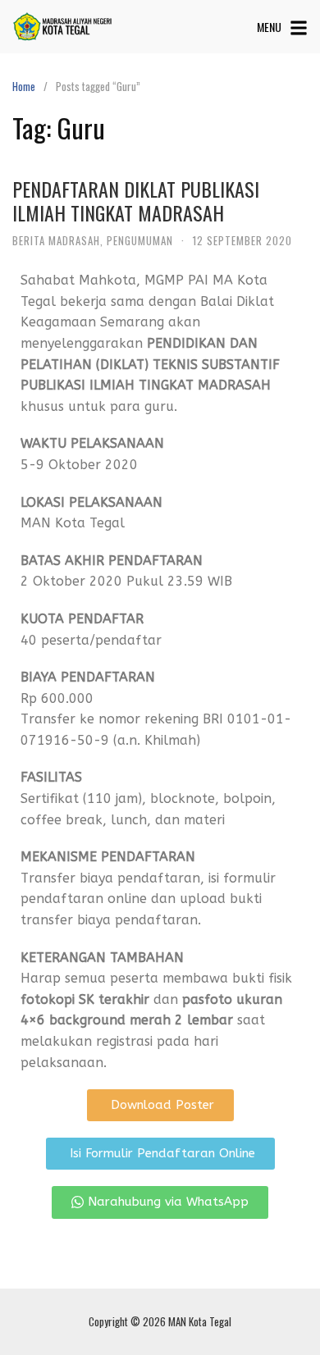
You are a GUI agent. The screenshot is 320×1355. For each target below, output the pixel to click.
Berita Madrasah (56, 240)
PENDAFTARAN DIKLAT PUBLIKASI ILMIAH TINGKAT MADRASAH (135, 200)
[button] (160, 1105)
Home (23, 86)
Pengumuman (140, 240)
